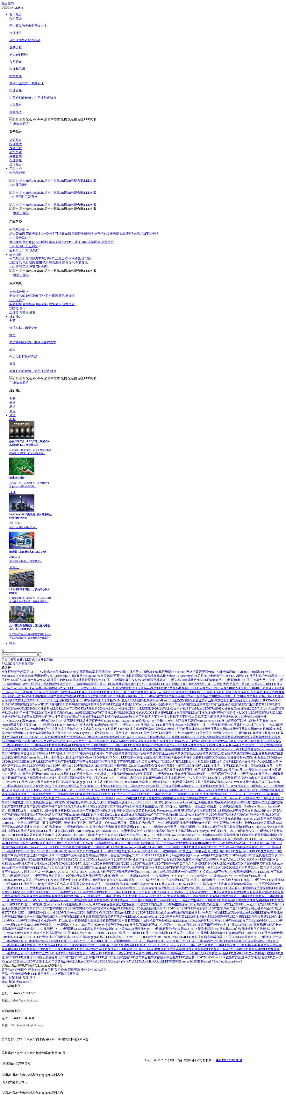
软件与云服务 (227, 741)
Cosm (104, 777)
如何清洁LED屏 (40, 831)
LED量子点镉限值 (28, 773)
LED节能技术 (20, 916)
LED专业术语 (157, 933)
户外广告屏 (56, 806)
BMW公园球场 (30, 684)
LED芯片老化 (135, 745)
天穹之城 (101, 875)
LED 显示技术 (118, 733)
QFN (68, 851)
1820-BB (203, 843)
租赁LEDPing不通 (38, 884)
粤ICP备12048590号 (229, 1060)
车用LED (138, 835)
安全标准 (85, 884)
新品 (201, 928)
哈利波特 (51, 720)
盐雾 (121, 826)
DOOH (144, 826)
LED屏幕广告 (26, 806)
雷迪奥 (49, 712)
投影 (44, 696)
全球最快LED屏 (35, 818)
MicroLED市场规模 (208, 708)
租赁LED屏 (186, 916)
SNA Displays (199, 831)
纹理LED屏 (104, 851)
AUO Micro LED (116, 757)
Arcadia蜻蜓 (173, 810)
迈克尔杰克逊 (144, 839)
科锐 (209, 863)
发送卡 (145, 675)
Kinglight (7, 961)
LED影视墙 (25, 957)
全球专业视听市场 (268, 741)
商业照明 (42, 266)
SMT (199, 900)
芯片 (262, 704)
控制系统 (242, 757)
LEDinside (73, 941)
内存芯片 (197, 675)
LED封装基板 (26, 949)
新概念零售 (76, 847)
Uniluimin (144, 896)
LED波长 (143, 875)
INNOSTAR (81, 708)
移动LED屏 (18, 884)
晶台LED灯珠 (196, 794)
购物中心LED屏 (76, 912)
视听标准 (82, 720)
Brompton (196, 855)
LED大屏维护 (218, 786)
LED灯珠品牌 (116, 806)
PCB (172, 961)
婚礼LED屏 (134, 941)
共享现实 (133, 777)
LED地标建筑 (175, 953)
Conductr (189, 835)
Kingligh (91, 937)
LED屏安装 (230, 937)
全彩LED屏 (134, 949)
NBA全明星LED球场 (206, 814)
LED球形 (8, 708)
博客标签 (16, 659)
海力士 (208, 675)
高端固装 (94, 242)
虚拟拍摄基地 (177, 786)
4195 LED (157, 851)
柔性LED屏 (275, 953)
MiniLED (174, 920)
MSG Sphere (10, 863)
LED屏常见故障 (84, 916)
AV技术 (41, 749)
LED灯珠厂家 (159, 802)
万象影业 (39, 786)
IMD (109, 900)
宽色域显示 (225, 790)
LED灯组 (50, 700)
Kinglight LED (84, 782)
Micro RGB (21, 765)
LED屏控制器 (37, 904)
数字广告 (154, 822)
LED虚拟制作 (168, 684)
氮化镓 (120, 688)
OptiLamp (143, 704)
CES (210, 847)
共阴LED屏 (268, 916)
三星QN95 (94, 924)
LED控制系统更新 (116, 790)
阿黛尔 (235, 884)
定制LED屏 (171, 692)
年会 (132, 961)
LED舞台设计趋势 (271, 798)
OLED (146, 937)
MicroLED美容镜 (236, 847)
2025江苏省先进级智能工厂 (98, 818)
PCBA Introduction (222, 961)
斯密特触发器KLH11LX (181, 928)
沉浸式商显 (101, 782)
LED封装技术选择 (115, 802)
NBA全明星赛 (123, 945)
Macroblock (30, 847)
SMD (238, 949)
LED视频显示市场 (177, 737)
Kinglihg (72, 814)
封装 (255, 704)
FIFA (140, 684)
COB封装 (34, 782)
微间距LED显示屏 (269, 957)
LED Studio (30, 737)
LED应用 (122, 900)
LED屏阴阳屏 (274, 896)
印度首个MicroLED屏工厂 (98, 688)
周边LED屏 (210, 855)
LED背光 (35, 765)
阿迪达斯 (60, 737)
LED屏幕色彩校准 (205, 790)
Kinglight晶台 (258, 757)
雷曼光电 (20, 896)
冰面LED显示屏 (89, 814)
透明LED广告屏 (159, 863)
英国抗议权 (275, 802)
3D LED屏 (60, 928)
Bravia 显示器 (263, 729)
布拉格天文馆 (167, 818)
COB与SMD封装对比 (65, 802)
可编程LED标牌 (35, 912)
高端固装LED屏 (60, 933)
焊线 (11, 671)
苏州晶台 (79, 855)
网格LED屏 (181, 749)
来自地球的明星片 (251, 835)
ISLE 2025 (62, 847)
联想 (243, 720)
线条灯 (34, 250)
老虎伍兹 (29, 855)
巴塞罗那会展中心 (170, 708)
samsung (131, 847)
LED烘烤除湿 (224, 900)
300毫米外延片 (40, 708)
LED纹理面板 (121, 851)
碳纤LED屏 (276, 688)
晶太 (90, 928)
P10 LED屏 (41, 851)
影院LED (163, 961)
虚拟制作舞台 (23, 786)
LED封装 (107, 953)
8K (83, 831)
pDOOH (183, 684)
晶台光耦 (26, 928)
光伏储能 (211, 896)
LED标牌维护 (198, 908)
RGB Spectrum (181, 675)
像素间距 (263, 908)
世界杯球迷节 (127, 684)
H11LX (117, 928)
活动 (12, 492)
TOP (223, 867)
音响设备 (230, 757)
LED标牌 (185, 924)
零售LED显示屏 (257, 773)
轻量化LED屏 (246, 688)
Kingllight (98, 867)
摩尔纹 (271, 822)
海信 (101, 933)
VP (114, 900)
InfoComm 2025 (250, 818)
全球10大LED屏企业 (253, 875)
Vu (88, 843)
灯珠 (187, 696)
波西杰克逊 (31, 716)
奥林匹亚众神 (48, 716)
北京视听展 (68, 839)
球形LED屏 (58, 941)
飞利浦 (221, 810)
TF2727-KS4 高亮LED (128, 794)
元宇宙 (51, 900)
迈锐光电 (274, 892)
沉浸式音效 (55, 696)
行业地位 (34, 969)
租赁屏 (158, 941)
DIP (211, 920)
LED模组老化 (150, 900)
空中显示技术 (218, 733)
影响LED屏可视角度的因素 (42, 875)
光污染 (277, 937)
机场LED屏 (67, 753)
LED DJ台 (21, 904)
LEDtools (8, 720)
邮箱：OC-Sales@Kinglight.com (22, 1025)
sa (124, 847)
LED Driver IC (236, 794)
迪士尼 (9, 716)
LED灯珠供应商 (75, 806)
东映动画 (136, 818)
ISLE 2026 (65, 704)
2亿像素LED (116, 875)
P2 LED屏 (142, 855)
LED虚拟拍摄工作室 (124, 680)
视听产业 (189, 708)
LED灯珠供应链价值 (37, 802)
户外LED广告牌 (15, 680)
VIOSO (234, 716)
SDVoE (12, 704)
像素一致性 (157, 704)
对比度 (226, 843)
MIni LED (97, 961)
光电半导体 (245, 696)
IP (185, 671)
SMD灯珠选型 (94, 790)
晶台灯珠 (151, 745)
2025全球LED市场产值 (116, 835)
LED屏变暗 (96, 745)
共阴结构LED (90, 863)
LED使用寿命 (97, 879)
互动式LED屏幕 (136, 769)
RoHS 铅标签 (98, 773)
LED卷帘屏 (253, 916)
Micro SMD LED (139, 802)
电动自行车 (193, 867)
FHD (145, 871)
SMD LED (135, 937)
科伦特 (238, 892)
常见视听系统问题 (240, 692)
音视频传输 (206, 671)
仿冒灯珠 (23, 814)
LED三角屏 (117, 933)
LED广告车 (215, 908)
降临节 (199, 851)
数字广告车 (58, 884)
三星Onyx (165, 945)
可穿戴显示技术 (61, 757)
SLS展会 (188, 933)
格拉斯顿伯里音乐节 (75, 810)
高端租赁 (187, 704)
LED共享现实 (66, 720)
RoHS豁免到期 (136, 773)
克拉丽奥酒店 (250, 810)
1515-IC (43, 847)
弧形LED (128, 700)
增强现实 (191, 843)
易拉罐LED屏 (208, 871)
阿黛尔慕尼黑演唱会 (97, 671)
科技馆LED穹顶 (120, 782)
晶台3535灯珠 (85, 716)
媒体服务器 (201, 810)
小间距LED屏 (213, 928)
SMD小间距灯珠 (91, 802)
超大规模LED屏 (165, 712)
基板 (254, 945)
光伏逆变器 (263, 855)
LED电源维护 (79, 745)
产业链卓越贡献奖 (217, 700)
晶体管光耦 (17, 233)
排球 (26, 826)
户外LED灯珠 (268, 879)
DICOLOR (214, 892)
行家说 (124, 961)
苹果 (145, 867)
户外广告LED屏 (33, 712)
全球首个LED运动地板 (74, 684)
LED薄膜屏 (50, 859)
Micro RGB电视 (216, 688)
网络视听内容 (219, 782)
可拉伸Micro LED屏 (43, 863)
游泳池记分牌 (51, 937)
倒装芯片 (150, 724)
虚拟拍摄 (88, 945)
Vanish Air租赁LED (78, 712)
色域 (280, 933)
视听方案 (151, 716)
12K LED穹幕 (117, 777)
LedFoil (127, 814)
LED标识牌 (115, 957)
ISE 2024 (160, 953)
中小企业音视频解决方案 (263, 753)
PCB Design (202, 961)
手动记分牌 (32, 920)
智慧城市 (17, 749)
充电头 (81, 908)
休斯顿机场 (96, 700)
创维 (139, 831)
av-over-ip (177, 671)
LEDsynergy (10, 692)
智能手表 (163, 745)
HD (139, 871)
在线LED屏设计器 (106, 692)
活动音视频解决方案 (204, 753)
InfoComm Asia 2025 (181, 802)
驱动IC (130, 806)
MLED (174, 924)
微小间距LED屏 (225, 953)
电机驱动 (268, 863)
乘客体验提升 (23, 753)
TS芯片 (75, 871)
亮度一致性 (59, 692)
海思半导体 (128, 831)
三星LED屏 (145, 696)
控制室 (65, 937)
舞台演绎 (55, 262)
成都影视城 (151, 680)
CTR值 (230, 924)
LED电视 (8, 924)
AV (225, 802)
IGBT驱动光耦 (130, 233)
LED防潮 (148, 941)
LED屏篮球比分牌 (20, 892)
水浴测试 (36, 916)
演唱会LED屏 (70, 765)
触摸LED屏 (125, 863)
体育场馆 (218, 737)
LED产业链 (103, 716)
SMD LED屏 (266, 847)
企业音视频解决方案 (176, 753)
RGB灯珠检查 (237, 786)
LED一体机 (109, 888)
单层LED (259, 671)
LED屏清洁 (22, 831)
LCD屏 (28, 941)
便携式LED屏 (227, 855)
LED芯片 (229, 945)
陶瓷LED (179, 847)
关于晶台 (15, 14)
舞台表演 (163, 949)
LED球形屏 (151, 684)
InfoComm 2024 (156, 916)
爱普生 (221, 684)
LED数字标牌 (84, 753)
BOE (154, 892)
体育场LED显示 (269, 814)
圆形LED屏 (205, 888)
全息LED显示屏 (90, 953)
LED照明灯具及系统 (23, 196)
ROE (259, 688)
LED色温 (221, 879)
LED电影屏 (99, 941)
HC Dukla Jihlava (111, 814)
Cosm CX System (187, 818)
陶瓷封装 (78, 704)
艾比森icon (63, 671)
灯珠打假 (11, 814)
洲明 (134, 896)
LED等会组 (42, 867)
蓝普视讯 (262, 892)
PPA (162, 900)
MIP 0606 (88, 741)
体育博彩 (113, 839)
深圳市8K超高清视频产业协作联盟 (166, 831)
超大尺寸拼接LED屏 (270, 680)
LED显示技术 (203, 933)
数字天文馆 (216, 818)
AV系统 (225, 777)
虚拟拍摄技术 (54, 786)
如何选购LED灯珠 (83, 826)
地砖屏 (96, 884)
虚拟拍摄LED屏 (175, 851)
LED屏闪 (163, 924)
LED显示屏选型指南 (25, 798)
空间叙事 (46, 782)
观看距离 (193, 680)
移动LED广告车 (43, 761)
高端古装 (96, 684)
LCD (17, 924)
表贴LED (17, 888)
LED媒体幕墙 (247, 749)
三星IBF (244, 684)
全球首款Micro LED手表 (88, 757)
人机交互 (227, 708)
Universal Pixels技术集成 (242, 798)
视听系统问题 (219, 692)
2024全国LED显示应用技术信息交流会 (99, 859)
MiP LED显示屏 (247, 953)
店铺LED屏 (238, 773)
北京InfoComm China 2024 (167, 937)
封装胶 (129, 904)
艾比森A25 (48, 671)
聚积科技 (17, 847)
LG (127, 933)
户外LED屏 (187, 941)
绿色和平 (233, 802)
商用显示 (232, 684)
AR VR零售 (39, 741)
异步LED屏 (238, 920)
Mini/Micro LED (163, 700)
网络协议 (192, 671)
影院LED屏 (202, 692)
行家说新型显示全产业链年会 (146, 859)
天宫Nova (144, 688)
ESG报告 (237, 675)
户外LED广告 (198, 749)
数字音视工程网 (109, 712)
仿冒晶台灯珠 (67, 716)
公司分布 (60, 969)
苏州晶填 (196, 696)
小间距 (71, 961)
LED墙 (146, 851)
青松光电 (106, 863)
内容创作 (103, 843)
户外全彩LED (215, 904)
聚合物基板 (9, 949)
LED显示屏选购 (96, 806)
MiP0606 (62, 863)
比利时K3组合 (95, 724)
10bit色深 (251, 790)
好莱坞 (18, 716)
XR (154, 961)
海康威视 (173, 896)
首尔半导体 (190, 863)
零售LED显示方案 (113, 769)
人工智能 (262, 720)
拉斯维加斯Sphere (122, 737)
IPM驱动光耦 (149, 233)
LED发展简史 (196, 904)
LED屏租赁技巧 (221, 761)
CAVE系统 (21, 720)
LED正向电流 (168, 879)
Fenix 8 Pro (228, 745)
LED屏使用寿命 (196, 847)
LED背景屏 (28, 908)
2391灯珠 (76, 671)
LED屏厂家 (108, 896)
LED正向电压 (187, 879)
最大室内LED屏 (95, 696)
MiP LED (86, 941)
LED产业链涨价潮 (221, 704)
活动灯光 (173, 729)
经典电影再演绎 (163, 777)
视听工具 (204, 716)
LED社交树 (126, 692)
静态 (142, 720)
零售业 (162, 716)
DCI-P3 (37, 937)
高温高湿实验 (104, 916)
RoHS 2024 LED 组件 (55, 773)
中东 (49, 818)
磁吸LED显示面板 (244, 888)
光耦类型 (208, 912)
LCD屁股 (217, 757)
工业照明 (29, 266)
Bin (111, 843)
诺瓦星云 (260, 843)
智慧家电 (48, 258)
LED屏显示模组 (246, 908)
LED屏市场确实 (210, 839)
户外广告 (229, 908)
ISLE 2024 (152, 945)
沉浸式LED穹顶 (209, 777)
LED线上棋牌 (99, 871)
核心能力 (15, 316)
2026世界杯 (74, 737)
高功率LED (120, 937)
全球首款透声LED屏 (131, 888)
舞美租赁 (103, 920)
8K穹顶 (204, 818)
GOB (151, 712)
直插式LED (104, 937)
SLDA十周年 (13, 712)
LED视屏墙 (168, 822)
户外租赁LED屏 (137, 671)
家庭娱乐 (145, 777)
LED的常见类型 (253, 949)
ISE (51, 851)
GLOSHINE (177, 892)
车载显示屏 (213, 745)
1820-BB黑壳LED (157, 720)
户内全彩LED (234, 904)
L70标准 (220, 671)
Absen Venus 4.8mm (70, 798)
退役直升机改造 (100, 810)
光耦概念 (246, 871)
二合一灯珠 (118, 671)
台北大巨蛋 (176, 720)
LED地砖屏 (71, 953)
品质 (26, 977)
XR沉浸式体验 (246, 741)
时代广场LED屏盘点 (234, 831)
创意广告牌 (9, 806)
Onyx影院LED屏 (183, 945)
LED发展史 (43, 949)
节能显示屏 (264, 888)
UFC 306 (195, 875)
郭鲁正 (217, 675)
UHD (158, 871)
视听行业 (180, 777)
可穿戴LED (160, 757)
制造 (19, 977)
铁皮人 (40, 835)
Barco (5, 879)
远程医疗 (220, 712)
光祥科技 (163, 892)
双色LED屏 (103, 949)
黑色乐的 (60, 712)
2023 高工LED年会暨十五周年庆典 (37, 961)
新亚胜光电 (34, 896)
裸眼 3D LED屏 (66, 908)
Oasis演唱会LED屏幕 (97, 798)
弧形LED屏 (112, 892)
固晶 (26, 671)
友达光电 (199, 745)
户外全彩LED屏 (62, 831)
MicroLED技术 (265, 769)
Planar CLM (230, 749)
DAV (94, 712)
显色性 (67, 879)
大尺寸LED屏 (55, 912)
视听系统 (29, 749)
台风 (263, 761)
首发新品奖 (237, 700)
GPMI (77, 831)
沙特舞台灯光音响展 (227, 933)
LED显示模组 (14, 875)
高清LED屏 (190, 712)
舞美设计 (123, 765)
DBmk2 (70, 724)
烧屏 (148, 924)
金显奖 (178, 700)
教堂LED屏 (65, 859)
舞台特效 (201, 949)
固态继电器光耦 (82, 233)
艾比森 (154, 896)
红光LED (232, 875)
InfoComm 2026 (15, 688)
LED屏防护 (274, 761)
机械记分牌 (48, 920)
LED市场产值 (92, 835)
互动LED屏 (246, 851)
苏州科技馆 (64, 700)
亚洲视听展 (203, 802)
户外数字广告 (143, 692)
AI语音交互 (232, 720)
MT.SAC (248, 843)
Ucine (148, 888)
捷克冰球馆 (229, 814)
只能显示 (266, 810)
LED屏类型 (201, 920)
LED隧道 (155, 826)
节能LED (48, 916)
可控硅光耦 (63, 233)
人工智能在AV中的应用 (201, 741)
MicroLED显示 (18, 782)
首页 (5, 659)
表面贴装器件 (96, 900)
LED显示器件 (18, 184)
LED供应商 (274, 757)
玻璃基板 (263, 945)
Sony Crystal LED (84, 733)
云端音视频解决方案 (232, 753)
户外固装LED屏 (212, 945)
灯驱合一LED (123, 916)
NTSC (15, 937)
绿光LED (220, 875)
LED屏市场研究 (188, 839)
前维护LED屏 (222, 888)
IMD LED (40, 900)
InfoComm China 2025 (46, 839)
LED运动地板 (11, 684)
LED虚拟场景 (45, 855)
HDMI (103, 831)
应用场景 (15, 254)
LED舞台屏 (272, 949)
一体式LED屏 (91, 888)
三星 (198, 945)
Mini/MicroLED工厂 (67, 688)
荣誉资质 (74, 969)
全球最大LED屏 (251, 884)
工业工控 (61, 258)
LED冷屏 (74, 863)
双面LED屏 (154, 773)
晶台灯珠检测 (39, 814)
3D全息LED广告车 (42, 826)
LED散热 (51, 745)
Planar (71, 692)
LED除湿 (240, 900)
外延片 (93, 708)
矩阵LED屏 (99, 957)
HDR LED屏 (153, 790)
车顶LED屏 (12, 859)
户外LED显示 (162, 733)
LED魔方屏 (193, 937)
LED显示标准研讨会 (246, 761)
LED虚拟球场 (63, 855)
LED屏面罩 (218, 835)
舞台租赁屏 (76, 920)
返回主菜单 (21, 123)
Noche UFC (181, 875)
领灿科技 (227, 892)
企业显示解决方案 (20, 733)
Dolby (153, 843)
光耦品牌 (112, 908)
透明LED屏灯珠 (154, 794)
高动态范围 (185, 790)
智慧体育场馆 (111, 749)
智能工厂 (74, 818)
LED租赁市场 (38, 790)
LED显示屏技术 (167, 724)
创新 (12, 977)
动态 (12, 415)
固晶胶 (111, 904)
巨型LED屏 (253, 920)
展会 (151, 953)
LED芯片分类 (39, 871)
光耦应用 (252, 912)
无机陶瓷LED (254, 700)
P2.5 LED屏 (256, 831)
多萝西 (31, 835)
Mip (149, 961)
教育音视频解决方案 (148, 753)
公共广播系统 (164, 749)
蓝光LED (207, 875)
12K (10, 839)
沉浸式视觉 (140, 712)
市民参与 (149, 749)
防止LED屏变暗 (115, 745)
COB (232, 949)
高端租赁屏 (137, 790)
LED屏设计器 (84, 692)
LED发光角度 (53, 879)
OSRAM (218, 863)
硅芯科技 (47, 680)
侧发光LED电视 (31, 924)
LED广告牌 (68, 957)
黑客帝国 (270, 835)
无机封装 (163, 835)
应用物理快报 (43, 675)
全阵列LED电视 (53, 924)
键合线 (120, 904)
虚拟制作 (219, 941)
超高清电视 (233, 810)
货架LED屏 (46, 888)
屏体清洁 (64, 745)
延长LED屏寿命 (34, 745)
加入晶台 (100, 969)
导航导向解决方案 (89, 749)
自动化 (133, 884)
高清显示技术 (17, 794)
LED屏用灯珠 (252, 675)
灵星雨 (166, 871)
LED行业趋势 (180, 733)
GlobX (226, 675)
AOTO (126, 896)
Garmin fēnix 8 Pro (38, 757)
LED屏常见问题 (134, 924)
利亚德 (200, 896)
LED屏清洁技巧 (257, 786)
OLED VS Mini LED (84, 933)
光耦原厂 (76, 888)
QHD (151, 871)
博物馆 (36, 696)
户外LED (265, 904)
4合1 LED (25, 937)
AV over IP (236, 782)
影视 (229, 941)
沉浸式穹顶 (201, 704)
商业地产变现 (185, 822)
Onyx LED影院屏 (240, 859)
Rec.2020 (239, 790)
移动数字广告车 (118, 761)
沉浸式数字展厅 (199, 782)
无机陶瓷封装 (143, 700)
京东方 (146, 892)
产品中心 (15, 168)
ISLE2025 (163, 843)
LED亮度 (26, 761)
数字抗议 (261, 802)
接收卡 (167, 675)
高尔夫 (18, 855)
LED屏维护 (264, 937)
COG (244, 933)
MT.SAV (236, 843)
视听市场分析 (262, 696)
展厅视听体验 (203, 769)
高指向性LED (115, 879)
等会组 (179, 696)
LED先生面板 (255, 896)
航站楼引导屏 (102, 753)
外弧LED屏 (40, 892)
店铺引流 (54, 777)
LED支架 (140, 904)
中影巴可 (136, 867)
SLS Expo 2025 (258, 826)
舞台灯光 (188, 949)
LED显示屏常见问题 (39, 659)
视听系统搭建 (145, 729)
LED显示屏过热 (84, 949)
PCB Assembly (184, 961)
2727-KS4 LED (15, 912)
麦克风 (214, 716)
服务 (33, 977)
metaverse (62, 900)
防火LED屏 (158, 688)
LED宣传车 (99, 761)
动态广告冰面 (162, 814)
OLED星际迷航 (15, 843)
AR (269, 712)
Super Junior (131, 720)
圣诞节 (190, 851)
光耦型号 (107, 924)
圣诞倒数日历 (213, 851)
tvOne (97, 675)
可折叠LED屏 (246, 855)
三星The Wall (23, 696)
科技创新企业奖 (194, 700)
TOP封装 (90, 851)
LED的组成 (154, 904)
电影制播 (29, 262)
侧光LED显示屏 (154, 928)
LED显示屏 (111, 961)
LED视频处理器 (130, 675)
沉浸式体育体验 (247, 814)
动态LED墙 (53, 843)
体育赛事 (101, 839)
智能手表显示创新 (139, 757)
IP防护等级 (238, 912)
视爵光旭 (60, 896)
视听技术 (232, 712)
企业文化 (87, 969)
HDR (117, 843)
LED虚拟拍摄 (116, 941)
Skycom (158, 692)
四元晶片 (266, 867)
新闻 (12, 419)
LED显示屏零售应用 (212, 729)
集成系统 (217, 802)
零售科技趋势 (56, 741)
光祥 (265, 688)
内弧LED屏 (127, 892)
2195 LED (249, 839)
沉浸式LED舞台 (55, 724)
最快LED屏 (16, 818)
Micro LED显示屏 (181, 745)
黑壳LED (215, 843)
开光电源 (14, 908)
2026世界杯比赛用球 (96, 737)
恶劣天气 (8, 765)
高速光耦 (32, 233)
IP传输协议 (24, 704)
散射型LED (133, 879)
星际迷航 (39, 843)
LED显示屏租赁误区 (196, 761)
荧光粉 (18, 671)
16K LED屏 (231, 851)
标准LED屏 (34, 692)
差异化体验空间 (264, 692)
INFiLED (38, 724)
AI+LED (35, 671)
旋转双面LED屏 (188, 773)
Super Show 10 (113, 720)
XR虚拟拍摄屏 (267, 790)
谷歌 (48, 835)
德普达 (176, 871)
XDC (5, 818)
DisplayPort (92, 831)
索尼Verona (198, 720)
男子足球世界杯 (154, 737)
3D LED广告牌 (46, 908)
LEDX (22, 692)
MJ (156, 839)
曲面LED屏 (107, 786)
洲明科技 (94, 896)
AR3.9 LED (127, 839)
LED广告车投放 (81, 761)
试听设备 (176, 949)
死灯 (154, 924)
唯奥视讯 (156, 675)
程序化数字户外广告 (203, 684)
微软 (162, 680)
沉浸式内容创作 (64, 782)
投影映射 (117, 810)
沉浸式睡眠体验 (164, 696)
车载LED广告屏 (233, 928)
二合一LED (264, 839)
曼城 (55, 704)
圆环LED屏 (80, 700)
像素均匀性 (173, 704)
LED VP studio (143, 786)
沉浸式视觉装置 (134, 810)
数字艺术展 (50, 729)
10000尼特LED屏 (258, 794)
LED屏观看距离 (12, 941)
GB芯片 (64, 871)
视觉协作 (102, 733)
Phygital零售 (73, 741)
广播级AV (178, 741)
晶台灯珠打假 (57, 814)
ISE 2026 (152, 708)
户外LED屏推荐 (176, 794)
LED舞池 (241, 924)
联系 (12, 643)
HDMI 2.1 (114, 831)
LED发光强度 (150, 879)
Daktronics (15, 879)
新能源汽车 (33, 258)
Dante (36, 704)
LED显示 (15, 262)
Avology (87, 675)
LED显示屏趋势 (201, 737)
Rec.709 (253, 933)
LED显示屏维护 (12, 745)
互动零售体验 (188, 729)
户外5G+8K (79, 242)
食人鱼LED (235, 879)
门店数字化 (222, 773)
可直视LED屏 (127, 708)
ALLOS (55, 708)
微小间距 (15, 242)
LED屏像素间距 (211, 680)
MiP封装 (209, 953)
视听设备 (160, 729)
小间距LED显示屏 (159, 769)
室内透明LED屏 (73, 696)
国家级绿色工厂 (226, 696)
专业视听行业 (103, 741)
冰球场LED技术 (142, 814)
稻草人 (68, 835)
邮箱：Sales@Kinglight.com (20, 1000)
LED (210, 949)
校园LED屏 (238, 896)
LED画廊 (126, 712)
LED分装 (100, 904)
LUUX (182, 724)
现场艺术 (187, 810)
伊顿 (247, 863)
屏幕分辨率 (129, 871)
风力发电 (185, 859)
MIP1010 (38, 700)
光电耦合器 (17, 172)
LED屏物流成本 (22, 700)
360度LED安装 (245, 769)
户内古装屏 (171, 941)
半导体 (118, 924)
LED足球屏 (110, 684)
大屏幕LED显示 (224, 769)
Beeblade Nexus (155, 810)
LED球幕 (131, 875)
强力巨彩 (48, 896)
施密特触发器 (188, 912)
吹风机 (230, 867)
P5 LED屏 (27, 851)
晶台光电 (209, 696)
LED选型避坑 (48, 798)
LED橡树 (201, 826)
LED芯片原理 (20, 871)
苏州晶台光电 (95, 855)
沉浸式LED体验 (121, 716)
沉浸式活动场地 (31, 729)
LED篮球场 (108, 884)
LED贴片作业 (187, 900)
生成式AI (57, 835)
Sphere (46, 941)
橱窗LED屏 (92, 847)
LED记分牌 (78, 937)
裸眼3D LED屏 (77, 928)
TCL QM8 (80, 924)
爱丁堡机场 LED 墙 (46, 753)
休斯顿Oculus (113, 700)
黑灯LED (123, 818)
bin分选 (47, 692)
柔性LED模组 (95, 892)
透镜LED (268, 900)
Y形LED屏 (109, 765)
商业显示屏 (9, 777)
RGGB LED (247, 712)
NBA (110, 945)
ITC (114, 863)
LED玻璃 (139, 945)
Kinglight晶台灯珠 (17, 790)
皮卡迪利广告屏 (240, 822)
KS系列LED (123, 912)
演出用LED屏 (56, 790)
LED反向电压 (206, 879)
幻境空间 (14, 729)
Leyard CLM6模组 (124, 798)
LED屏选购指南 (176, 680)
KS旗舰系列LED (205, 916)
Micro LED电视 (195, 688)
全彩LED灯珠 (177, 884)
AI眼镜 (251, 720)
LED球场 (17, 826)
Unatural (136, 851)
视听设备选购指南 (198, 757)
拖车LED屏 (251, 879)
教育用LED (131, 826)
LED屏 (236, 941)
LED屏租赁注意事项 (143, 761)
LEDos (268, 700)
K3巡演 (80, 724)
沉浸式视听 (239, 777)
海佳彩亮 (249, 892)
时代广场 (214, 831)
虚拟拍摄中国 (124, 786)
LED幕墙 (252, 733)
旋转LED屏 (169, 773)
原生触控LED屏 (64, 680)
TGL (11, 855)
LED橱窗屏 (275, 773)
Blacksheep (60, 675)
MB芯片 (53, 871)
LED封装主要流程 (174, 904)
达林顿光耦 (46, 233)
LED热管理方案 (177, 782)
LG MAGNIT (58, 867)
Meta (141, 680)
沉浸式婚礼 (87, 729)
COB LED (27, 900)
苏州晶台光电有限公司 (119, 855)
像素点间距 (170, 855)
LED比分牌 (84, 957)
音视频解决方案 (123, 753)
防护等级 (221, 724)
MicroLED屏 (36, 720)
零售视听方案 (176, 716)
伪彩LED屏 (118, 949)
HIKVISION (188, 896)
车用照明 (131, 696)
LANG (154, 847)
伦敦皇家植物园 (237, 826)
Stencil (238, 961)
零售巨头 (138, 716)
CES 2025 (219, 847)
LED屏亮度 (237, 916)
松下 (147, 847)
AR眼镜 (232, 688)
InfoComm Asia (56, 904)
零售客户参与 (21, 741)
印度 (51, 688)
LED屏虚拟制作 (252, 941)
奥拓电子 (123, 867)
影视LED (173, 859)
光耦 (204, 937)
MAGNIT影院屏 (106, 729)
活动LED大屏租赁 (169, 761)
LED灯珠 (8, 900)
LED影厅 (86, 867)
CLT (138, 892)
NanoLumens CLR (269, 749)
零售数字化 (266, 737)
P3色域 (6, 937)
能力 (5, 977)
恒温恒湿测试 (63, 916)
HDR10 (132, 843)
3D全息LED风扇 (197, 884)
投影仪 (37, 941)
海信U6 (69, 924)
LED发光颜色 (158, 875)
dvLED (141, 708)
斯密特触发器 (102, 928)
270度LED (264, 724)
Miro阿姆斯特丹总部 (47, 733)
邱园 (192, 826)
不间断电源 (178, 867)
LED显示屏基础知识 (47, 957)
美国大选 (24, 863)
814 (200, 912)
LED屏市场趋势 (232, 839)
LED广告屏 (140, 863)
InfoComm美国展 (36, 688)
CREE (202, 863)
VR (275, 700)
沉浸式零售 (251, 737)
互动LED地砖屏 (28, 953)
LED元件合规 (79, 773)
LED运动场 (203, 835)
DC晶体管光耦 (96, 908)
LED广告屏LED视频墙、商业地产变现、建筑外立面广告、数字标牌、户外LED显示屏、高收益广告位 (78, 822)
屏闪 (145, 953)
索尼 (187, 720)
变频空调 (115, 871)
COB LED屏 (135, 724)
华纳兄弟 (232, 835)
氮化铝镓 (27, 675)
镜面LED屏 (207, 773)
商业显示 (68, 262)
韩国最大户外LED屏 (201, 724)
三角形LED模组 (229, 871)
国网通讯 (74, 258)
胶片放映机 (145, 920)
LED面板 (253, 924)
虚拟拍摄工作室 (263, 782)
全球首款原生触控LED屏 (92, 680)
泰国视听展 (74, 904)
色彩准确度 (169, 790)
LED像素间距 (11, 761)
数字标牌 (122, 884)
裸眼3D (263, 953)
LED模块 (224, 896)
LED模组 (171, 900)
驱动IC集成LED (216, 794)
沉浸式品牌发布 (68, 729)
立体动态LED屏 (159, 867)
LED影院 (42, 242)
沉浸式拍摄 (160, 786)
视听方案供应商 (21, 724)
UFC (171, 875)
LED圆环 (101, 945)
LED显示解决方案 (38, 794)
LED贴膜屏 (175, 933)
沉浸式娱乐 (232, 818)
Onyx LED (259, 859)
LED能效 (264, 912)
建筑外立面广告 (206, 822)
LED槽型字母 (200, 924)
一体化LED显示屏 (140, 733)
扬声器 (224, 716)
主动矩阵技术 (126, 729)
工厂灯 (24, 250)
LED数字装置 (217, 826)
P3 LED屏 (155, 855)
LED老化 (134, 900)
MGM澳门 (250, 724)
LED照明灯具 (193, 953)
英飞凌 (270, 843)
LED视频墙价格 (145, 908)
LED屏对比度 (247, 937)
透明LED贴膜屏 (31, 859)
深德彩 (202, 892)
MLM (29, 843)
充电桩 (29, 867)
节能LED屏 (63, 826)
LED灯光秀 (259, 822)
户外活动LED (14, 737)
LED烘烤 (209, 900)
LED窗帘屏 (46, 737)
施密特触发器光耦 (106, 233)
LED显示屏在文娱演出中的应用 (158, 798)
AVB (48, 704)
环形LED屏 (56, 892)
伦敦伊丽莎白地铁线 (175, 826)
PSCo (140, 847)
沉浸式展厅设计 (183, 769)
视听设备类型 (177, 757)
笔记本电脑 (17, 867)
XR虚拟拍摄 (255, 777)
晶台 (64, 961)
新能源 (86, 258)
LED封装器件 (77, 900)
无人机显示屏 (199, 733)
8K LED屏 (18, 920)
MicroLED (187, 920)
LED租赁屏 (9, 953)
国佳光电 (191, 892)
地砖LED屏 (186, 692)
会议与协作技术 (123, 741)
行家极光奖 (96, 720)
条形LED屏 (62, 888)
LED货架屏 (31, 888)
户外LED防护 (75, 790)
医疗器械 (268, 884)
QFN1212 (77, 851)
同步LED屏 (222, 920)
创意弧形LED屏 (75, 892)
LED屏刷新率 (231, 680)
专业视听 (165, 741)
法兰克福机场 (175, 688)
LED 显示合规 (116, 773)
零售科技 (42, 777)
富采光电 (66, 708)
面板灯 (14, 250)
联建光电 (73, 896)
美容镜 (253, 847)
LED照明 (15, 266)
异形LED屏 (139, 912)
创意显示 (107, 242)
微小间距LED (210, 867)
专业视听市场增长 (146, 741)
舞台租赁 (29, 242)
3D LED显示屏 (43, 928)
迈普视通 (113, 675)
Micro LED (83, 961)
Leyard (83, 896)
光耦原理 (72, 884)
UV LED (151, 835)
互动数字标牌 (26, 777)
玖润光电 (210, 859)
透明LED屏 (9, 957)
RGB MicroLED (242, 671)
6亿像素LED (91, 786)
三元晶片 (254, 867)
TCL (107, 933)
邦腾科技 (184, 855)
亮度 (120, 847)
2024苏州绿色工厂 (73, 843)
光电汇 (14, 567)
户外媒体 (42, 806)
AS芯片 (85, 871)
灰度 (104, 675)
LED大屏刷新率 (62, 794)
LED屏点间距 (267, 933)
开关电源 (176, 863)
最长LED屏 (60, 818)
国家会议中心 (85, 839)
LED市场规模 (115, 696)
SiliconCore (33, 680)
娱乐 (29, 839)
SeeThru (153, 671)
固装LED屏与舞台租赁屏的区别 (145, 957)
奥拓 (119, 896)
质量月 (247, 782)
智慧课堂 (90, 704)
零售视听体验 (234, 737)
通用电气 (256, 863)
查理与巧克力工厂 (88, 777)
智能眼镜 (261, 712)
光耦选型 (93, 912)
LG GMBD (215, 749)
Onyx (93, 843)
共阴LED (62, 920)
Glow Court (176, 835)
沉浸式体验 (150, 818)
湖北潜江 (131, 688)
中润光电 (197, 859)
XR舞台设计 (139, 782)
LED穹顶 (19, 839)
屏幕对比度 (177, 843)
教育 (278, 692)
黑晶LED (14, 851)
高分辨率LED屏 (107, 704)
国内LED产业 (243, 704)
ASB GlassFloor (182, 814)
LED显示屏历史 (62, 949)
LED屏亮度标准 (84, 794)
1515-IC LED (108, 847)
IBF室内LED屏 (260, 684)
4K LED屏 (182, 908)
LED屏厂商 (248, 680)
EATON (238, 863)
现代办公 (191, 716)
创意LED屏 (107, 912)
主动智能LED (127, 704)
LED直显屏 (243, 945)
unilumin (157, 888)
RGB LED (166, 847)
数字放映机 (160, 920)
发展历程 (47, 969)
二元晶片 (241, 867)
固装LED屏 (196, 957)
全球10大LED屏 (272, 920)
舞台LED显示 (236, 733)
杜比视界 (143, 843)
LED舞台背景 (217, 798)
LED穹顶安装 (157, 782)
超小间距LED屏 (116, 724)
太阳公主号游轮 (33, 879)
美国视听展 (268, 818)
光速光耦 (172, 916)
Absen (163, 896)
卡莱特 (185, 871)
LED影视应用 (73, 786)
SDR (123, 843)
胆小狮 (78, 835)
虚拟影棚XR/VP (60, 242)
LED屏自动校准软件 (253, 716)
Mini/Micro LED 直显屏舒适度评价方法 (230, 957)
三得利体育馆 (49, 684)
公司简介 (21, 969)
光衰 (229, 671)
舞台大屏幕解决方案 (194, 798)
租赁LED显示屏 (198, 786)
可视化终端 (206, 712)
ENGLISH (16, 7)
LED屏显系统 (263, 851)
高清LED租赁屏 (12, 802)
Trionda (139, 737)
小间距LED (251, 904)
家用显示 (42, 262)
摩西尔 (194, 871)
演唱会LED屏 (50, 765)
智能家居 (272, 859)
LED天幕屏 (149, 949)
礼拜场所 (165, 671)
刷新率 (278, 831)
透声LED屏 (171, 888)
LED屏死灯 (235, 724)
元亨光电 (222, 859)
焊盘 (17, 900)
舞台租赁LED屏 (177, 957)
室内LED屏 (222, 912)
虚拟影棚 (90, 920)
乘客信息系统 (68, 749)
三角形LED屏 (139, 933)
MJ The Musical (168, 839)
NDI (42, 704)
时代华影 (111, 867)
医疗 (179, 712)
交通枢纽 (52, 749)
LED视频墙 (126, 908)
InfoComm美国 (169, 912)
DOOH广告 (247, 802)
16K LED (8, 835)
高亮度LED (22, 708)
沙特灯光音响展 (107, 826)
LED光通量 (80, 879)
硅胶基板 (276, 945)
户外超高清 (129, 920)
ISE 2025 (59, 851)
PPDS (213, 810)
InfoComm (139, 916)
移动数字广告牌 (255, 928)
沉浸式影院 (68, 777)
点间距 (268, 831)
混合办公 (67, 733)
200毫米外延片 (108, 708)
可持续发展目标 (132, 749)
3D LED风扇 (159, 884)
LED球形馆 (272, 704)
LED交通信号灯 (71, 875)
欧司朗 (228, 863)
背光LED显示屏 (132, 928)
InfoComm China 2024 (22, 933)
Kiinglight (88, 904)
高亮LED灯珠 (104, 794)
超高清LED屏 (165, 908)
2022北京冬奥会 (220, 884)
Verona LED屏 (215, 720)
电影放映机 (186, 888)
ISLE (51, 847)
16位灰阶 (192, 777)
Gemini (238, 708)
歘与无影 (88, 875)
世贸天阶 (223, 822)
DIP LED (258, 871)
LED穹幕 (20, 835)
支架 (5, 671)
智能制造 (144, 884)
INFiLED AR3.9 (91, 765)
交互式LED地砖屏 (51, 953)
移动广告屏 (62, 761)
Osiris (246, 708)
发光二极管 (221, 949)
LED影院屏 (74, 945)
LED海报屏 (74, 675)
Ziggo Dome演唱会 (141, 765)
